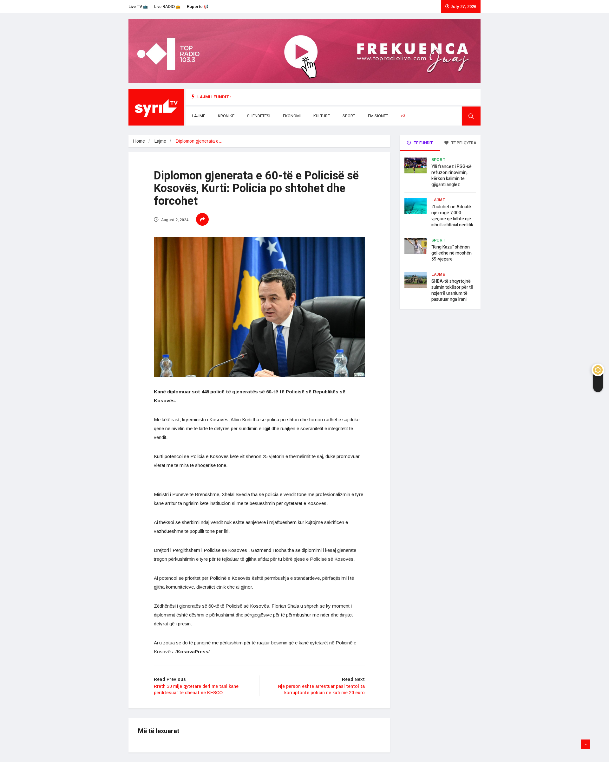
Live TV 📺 (138, 6)
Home (139, 141)
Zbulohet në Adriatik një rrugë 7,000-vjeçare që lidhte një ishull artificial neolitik (452, 215)
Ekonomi (292, 116)
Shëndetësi (258, 116)
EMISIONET (378, 116)
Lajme (198, 116)
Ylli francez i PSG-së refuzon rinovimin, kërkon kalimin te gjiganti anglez (451, 175)
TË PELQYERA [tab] (463, 143)
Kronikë (226, 116)
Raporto (416, 116)
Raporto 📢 (197, 6)
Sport (349, 116)
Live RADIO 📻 (167, 6)
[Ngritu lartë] (585, 744)
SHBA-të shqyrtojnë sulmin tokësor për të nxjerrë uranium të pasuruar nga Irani (452, 290)
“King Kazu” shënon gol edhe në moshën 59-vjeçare (451, 253)
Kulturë (321, 116)
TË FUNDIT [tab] (423, 143)
